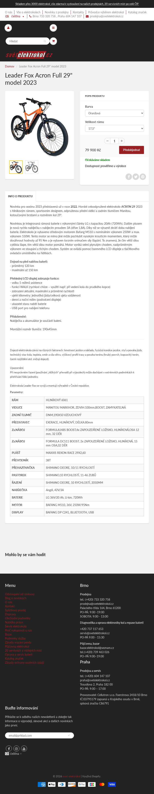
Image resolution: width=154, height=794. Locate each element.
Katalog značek (137, 12)
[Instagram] (16, 748)
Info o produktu (20, 196)
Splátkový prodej (15, 610)
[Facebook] (9, 748)
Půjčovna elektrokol (17, 646)
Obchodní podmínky (17, 618)
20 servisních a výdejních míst (23, 650)
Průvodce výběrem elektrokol (106, 12)
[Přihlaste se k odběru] (69, 735)
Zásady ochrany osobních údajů (24, 662)
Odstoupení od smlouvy (19, 594)
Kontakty (78, 12)
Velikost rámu (94, 122)
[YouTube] (24, 748)
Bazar (8, 634)
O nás (8, 12)
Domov (9, 66)
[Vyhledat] (45, 41)
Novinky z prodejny (57, 12)
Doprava (10, 614)
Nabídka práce (14, 622)
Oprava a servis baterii (18, 654)
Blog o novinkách (15, 598)
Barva (89, 106)
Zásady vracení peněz (18, 642)
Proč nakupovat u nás (18, 630)
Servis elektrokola (15, 626)
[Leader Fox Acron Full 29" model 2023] (39, 127)
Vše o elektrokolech (28, 12)
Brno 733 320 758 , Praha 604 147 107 (57, 16)
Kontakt (10, 606)
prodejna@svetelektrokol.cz (106, 16)
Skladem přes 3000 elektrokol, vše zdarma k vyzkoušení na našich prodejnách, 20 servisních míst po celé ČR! (77, 3)
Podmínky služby (15, 638)
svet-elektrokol (71, 776)
